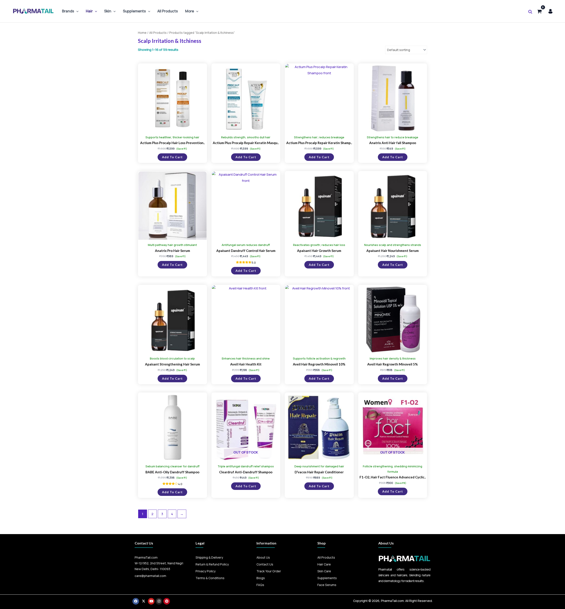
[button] (76, 11)
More (189, 11)
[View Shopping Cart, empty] (539, 11)
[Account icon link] (550, 11)
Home (142, 32)
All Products (167, 11)
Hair (89, 11)
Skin (107, 11)
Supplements (134, 11)
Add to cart (172, 157)
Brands (68, 11)
